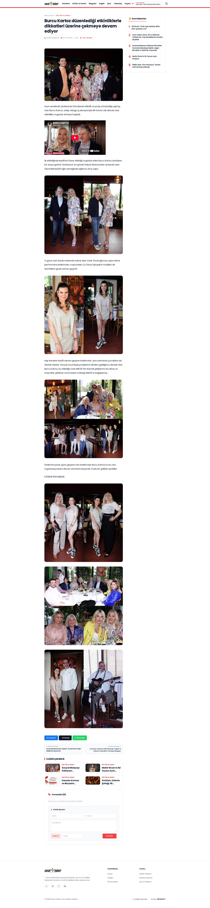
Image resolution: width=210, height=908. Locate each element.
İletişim (110, 878)
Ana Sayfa (48, 15)
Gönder (109, 836)
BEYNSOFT (161, 899)
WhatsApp (81, 738)
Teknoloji (118, 3)
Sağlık (101, 3)
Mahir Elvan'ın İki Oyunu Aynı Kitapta (144, 57)
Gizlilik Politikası (145, 874)
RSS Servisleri (113, 882)
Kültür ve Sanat (79, 3)
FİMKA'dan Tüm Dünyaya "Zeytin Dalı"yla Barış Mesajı (146, 66)
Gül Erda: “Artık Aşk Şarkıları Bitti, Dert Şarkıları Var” (146, 27)
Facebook (52, 738)
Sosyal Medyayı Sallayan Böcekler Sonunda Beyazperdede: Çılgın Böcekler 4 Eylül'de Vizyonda (147, 48)
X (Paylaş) (65, 738)
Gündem (66, 3)
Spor (109, 3)
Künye (110, 874)
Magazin (92, 3)
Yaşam (127, 3)
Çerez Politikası (145, 882)
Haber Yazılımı (141, 899)
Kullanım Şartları (145, 878)
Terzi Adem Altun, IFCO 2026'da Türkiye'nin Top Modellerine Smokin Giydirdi (147, 37)
